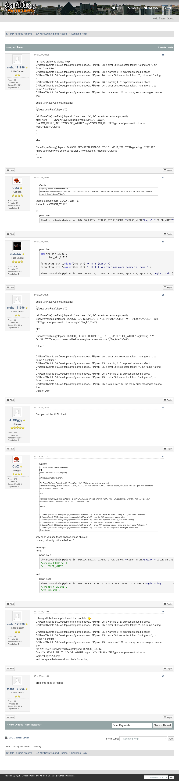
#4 (163, 295)
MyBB (18, 776)
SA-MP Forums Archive (19, 33)
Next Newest (32, 724)
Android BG (45, 776)
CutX (15, 188)
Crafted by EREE (28, 776)
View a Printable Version (19, 737)
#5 (163, 407)
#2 (163, 177)
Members (152, 7)
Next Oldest (16, 724)
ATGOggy (15, 420)
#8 (163, 676)
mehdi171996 (16, 67)
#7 (163, 611)
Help (169, 7)
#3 (163, 241)
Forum (119, 7)
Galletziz (15, 254)
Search (135, 7)
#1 (163, 54)
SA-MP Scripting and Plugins (51, 33)
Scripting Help (79, 33)
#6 (163, 456)
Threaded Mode (165, 47)
